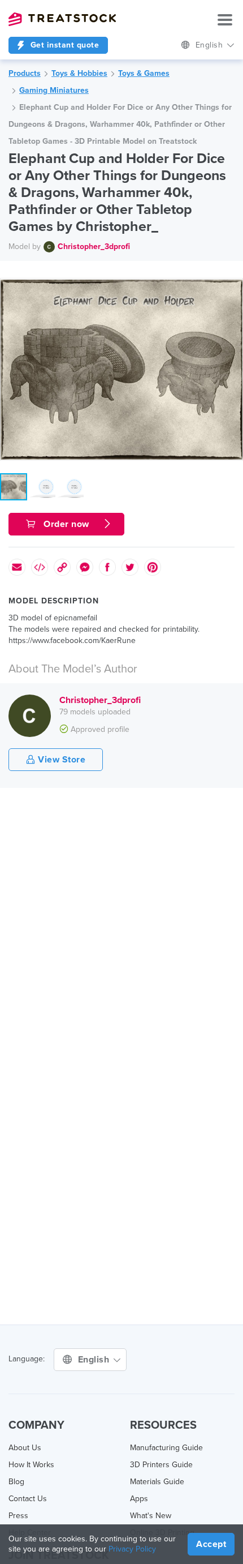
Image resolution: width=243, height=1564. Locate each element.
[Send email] (16, 567)
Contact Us (27, 1498)
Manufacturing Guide (166, 1447)
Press (18, 1515)
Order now (66, 524)
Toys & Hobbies (79, 73)
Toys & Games (144, 73)
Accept (211, 1544)
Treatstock (62, 19)
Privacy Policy (132, 1549)
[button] (232, 289)
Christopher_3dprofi (94, 246)
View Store (61, 759)
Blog (16, 1481)
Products (24, 73)
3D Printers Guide (161, 1464)
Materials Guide (157, 1481)
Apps (139, 1498)
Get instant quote (63, 45)
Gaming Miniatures (54, 90)
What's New (150, 1515)
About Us (24, 1447)
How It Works (31, 1464)
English (210, 45)
